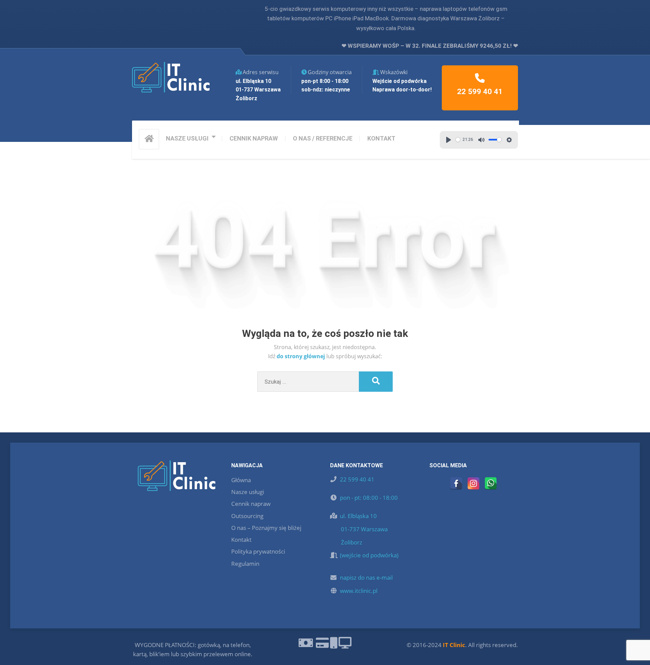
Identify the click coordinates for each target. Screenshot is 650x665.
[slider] (458, 139)
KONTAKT (381, 138)
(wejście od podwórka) (369, 555)
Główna (241, 480)
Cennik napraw (250, 504)
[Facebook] (456, 483)
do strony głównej (301, 356)
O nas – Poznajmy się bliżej (266, 528)
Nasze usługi (247, 492)
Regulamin (245, 563)
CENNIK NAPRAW (254, 138)
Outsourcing (247, 516)
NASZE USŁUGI (187, 138)
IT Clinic (454, 645)
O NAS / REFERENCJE (322, 138)
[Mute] (481, 139)
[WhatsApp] (490, 483)
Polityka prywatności (258, 551)
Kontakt (241, 539)
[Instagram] (473, 483)
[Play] (448, 139)
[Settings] (509, 139)
